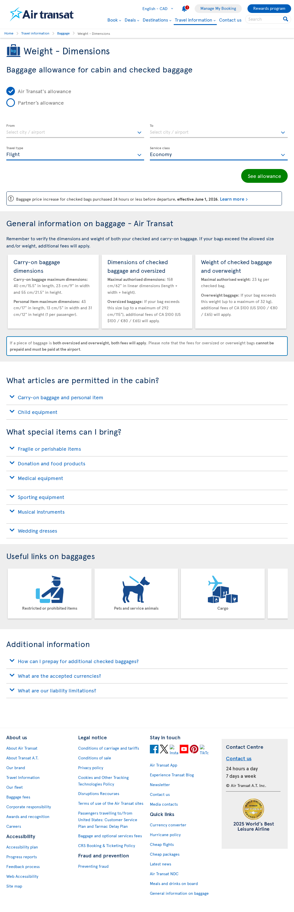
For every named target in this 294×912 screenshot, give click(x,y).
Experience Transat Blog (172, 774)
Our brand (15, 767)
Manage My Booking (218, 8)
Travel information (193, 20)
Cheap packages (164, 854)
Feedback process (23, 866)
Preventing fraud (93, 866)
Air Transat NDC (164, 873)
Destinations (155, 19)
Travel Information (23, 777)
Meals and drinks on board (174, 883)
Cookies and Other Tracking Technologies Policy (103, 781)
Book (112, 19)
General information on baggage (179, 893)
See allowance (264, 175)
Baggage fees (18, 797)
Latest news (160, 864)
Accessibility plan (22, 847)
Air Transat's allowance (44, 91)
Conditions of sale (94, 758)
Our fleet (14, 787)
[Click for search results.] (286, 19)
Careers (13, 826)
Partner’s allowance (41, 102)
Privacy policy (90, 767)
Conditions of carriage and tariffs (108, 748)
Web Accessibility (22, 876)
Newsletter (160, 784)
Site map (14, 886)
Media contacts (164, 804)
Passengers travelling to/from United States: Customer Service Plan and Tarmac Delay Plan (107, 819)
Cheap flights (162, 844)
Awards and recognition (27, 816)
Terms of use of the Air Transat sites (110, 803)
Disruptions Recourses (98, 793)
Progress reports (21, 856)
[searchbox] (268, 19)
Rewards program (269, 8)
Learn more (232, 198)
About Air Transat (21, 748)
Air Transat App (163, 765)
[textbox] (75, 131)
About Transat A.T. (22, 758)
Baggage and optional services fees (110, 835)
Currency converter (168, 824)
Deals (130, 19)
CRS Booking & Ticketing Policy (106, 845)
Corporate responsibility (28, 806)
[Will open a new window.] (154, 750)
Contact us (230, 19)
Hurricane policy (165, 834)
